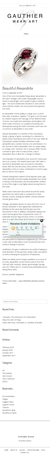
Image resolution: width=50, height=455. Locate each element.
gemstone (35, 281)
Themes (5, 407)
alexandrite (27, 281)
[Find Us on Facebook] (25, 2)
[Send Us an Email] (21, 2)
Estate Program (33, 450)
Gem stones (12, 281)
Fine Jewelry (7, 373)
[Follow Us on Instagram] (29, 2)
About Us (13, 450)
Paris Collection (8, 379)
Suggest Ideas (7, 402)
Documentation (8, 396)
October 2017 (7, 353)
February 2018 (8, 347)
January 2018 (7, 350)
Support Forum (8, 404)
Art (3, 370)
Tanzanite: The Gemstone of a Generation (19, 317)
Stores (5, 381)
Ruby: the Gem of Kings (11, 320)
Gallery (22, 450)
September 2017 (8, 355)
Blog (43, 450)
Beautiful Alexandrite (17, 88)
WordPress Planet (9, 413)
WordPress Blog (8, 410)
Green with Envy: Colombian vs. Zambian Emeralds (22, 322)
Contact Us (25, 452)
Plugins (5, 399)
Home (6, 450)
